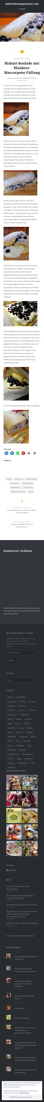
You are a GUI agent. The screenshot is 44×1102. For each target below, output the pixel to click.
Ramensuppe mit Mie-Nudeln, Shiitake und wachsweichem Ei (25, 1059)
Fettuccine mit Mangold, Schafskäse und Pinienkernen (25, 970)
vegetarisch (28, 759)
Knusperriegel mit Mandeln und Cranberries (26, 958)
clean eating (12, 701)
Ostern (10, 741)
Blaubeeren (14, 483)
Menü (23, 9)
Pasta (18, 741)
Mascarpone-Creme (18, 492)
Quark (31, 492)
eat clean (32, 701)
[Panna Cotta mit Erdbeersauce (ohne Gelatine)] (14, 849)
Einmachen (12, 706)
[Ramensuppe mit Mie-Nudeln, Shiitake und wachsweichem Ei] (30, 832)
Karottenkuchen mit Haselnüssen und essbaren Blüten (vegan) (19, 897)
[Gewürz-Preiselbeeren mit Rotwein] (30, 799)
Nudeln (33, 737)
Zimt (32, 763)
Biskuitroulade (31, 479)
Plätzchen (27, 741)
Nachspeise (23, 737)
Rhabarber (20, 745)
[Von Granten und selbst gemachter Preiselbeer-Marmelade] (14, 799)
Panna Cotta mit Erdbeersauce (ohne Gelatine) (26, 1071)
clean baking (20, 697)
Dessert (23, 701)
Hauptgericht (13, 715)
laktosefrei (19, 732)
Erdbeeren (22, 706)
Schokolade (12, 750)
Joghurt (19, 719)
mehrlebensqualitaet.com (22, 3)
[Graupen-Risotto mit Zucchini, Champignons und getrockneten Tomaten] (30, 816)
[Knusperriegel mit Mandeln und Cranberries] (14, 783)
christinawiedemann (24, 78)
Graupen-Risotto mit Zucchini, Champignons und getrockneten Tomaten (25, 1030)
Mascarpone (28, 487)
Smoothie (22, 750)
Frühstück (11, 710)
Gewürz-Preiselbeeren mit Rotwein (24, 997)
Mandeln (30, 732)
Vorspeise (11, 763)
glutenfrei (21, 710)
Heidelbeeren (15, 487)
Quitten (10, 745)
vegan (19, 759)
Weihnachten (23, 763)
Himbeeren (25, 715)
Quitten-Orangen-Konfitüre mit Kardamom (22, 923)
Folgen (11, 660)
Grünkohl (31, 710)
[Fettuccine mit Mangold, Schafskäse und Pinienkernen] (30, 783)
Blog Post (19, 59)
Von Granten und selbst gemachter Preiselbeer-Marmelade (23, 983)
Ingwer (10, 719)
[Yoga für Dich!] (22, 1005)
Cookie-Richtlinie (24, 1093)
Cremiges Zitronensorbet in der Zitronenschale (17, 887)
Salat (29, 745)
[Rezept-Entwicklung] (14, 816)
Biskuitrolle (19, 479)
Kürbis (10, 732)
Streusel (11, 759)
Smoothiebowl (27, 754)
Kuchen (21, 728)
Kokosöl (27, 723)
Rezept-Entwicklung (22, 1018)
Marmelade (12, 737)
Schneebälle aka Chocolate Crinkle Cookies (21, 905)
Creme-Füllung (27, 483)
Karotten (28, 719)
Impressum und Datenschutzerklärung (20, 936)
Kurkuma (30, 728)
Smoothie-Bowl (13, 754)
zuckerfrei (11, 767)
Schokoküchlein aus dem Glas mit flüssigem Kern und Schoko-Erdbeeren (26, 1045)
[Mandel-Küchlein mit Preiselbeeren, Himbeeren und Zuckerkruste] (30, 849)
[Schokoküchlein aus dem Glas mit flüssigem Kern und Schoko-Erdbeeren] (14, 832)
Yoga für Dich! (20, 1008)
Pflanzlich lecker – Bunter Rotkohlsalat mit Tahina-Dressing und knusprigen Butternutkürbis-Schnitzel (21, 914)
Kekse (10, 723)
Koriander (11, 728)
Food (27, 59)
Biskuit (9, 479)
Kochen (18, 723)
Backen (10, 697)
